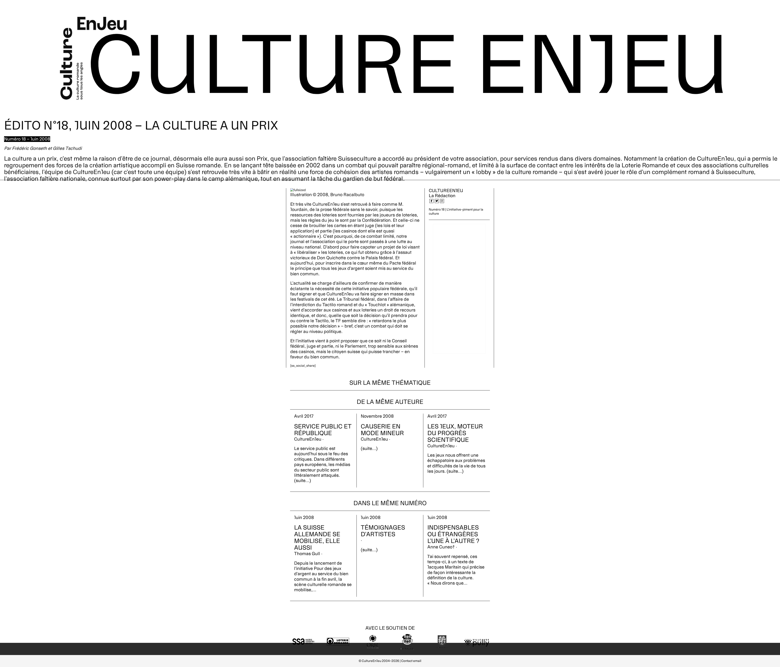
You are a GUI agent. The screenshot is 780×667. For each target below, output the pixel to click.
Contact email (411, 661)
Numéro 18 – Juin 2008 (27, 139)
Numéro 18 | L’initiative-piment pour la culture (456, 211)
